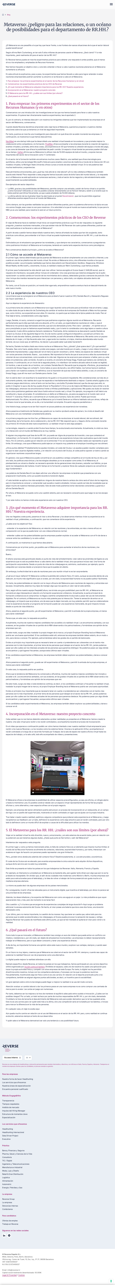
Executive (6, 1139)
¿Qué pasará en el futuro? (18, 96)
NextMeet (10, 141)
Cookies (21, 1275)
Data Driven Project (10, 1136)
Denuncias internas (10, 1206)
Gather (20, 152)
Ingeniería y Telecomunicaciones (15, 1164)
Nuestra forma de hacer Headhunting (17, 1079)
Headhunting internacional (13, 1132)
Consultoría (7, 1157)
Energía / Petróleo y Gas (12, 1187)
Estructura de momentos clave (14, 1114)
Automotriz (6, 1184)
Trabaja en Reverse (10, 1224)
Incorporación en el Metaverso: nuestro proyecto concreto (31, 90)
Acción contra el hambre (34, 967)
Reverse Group (8, 1199)
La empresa (7, 1202)
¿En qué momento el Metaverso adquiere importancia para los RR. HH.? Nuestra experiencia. (46, 87)
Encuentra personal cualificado (15, 1089)
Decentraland (68, 196)
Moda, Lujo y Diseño (10, 1171)
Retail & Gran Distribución (12, 1174)
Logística (6, 1177)
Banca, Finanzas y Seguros (13, 1150)
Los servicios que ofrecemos (14, 1082)
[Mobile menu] (110, 4)
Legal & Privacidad (9, 1275)
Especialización (8, 1117)
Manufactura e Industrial (12, 1167)
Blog (8, 15)
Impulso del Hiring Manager (13, 1111)
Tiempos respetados (10, 1104)
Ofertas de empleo (10, 1220)
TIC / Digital (7, 1160)
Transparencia (8, 1100)
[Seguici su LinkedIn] (4, 1236)
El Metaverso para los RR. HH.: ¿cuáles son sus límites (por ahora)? (35, 93)
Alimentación (7, 1181)
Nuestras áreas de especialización (16, 1086)
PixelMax (49, 144)
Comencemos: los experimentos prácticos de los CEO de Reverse (35, 84)
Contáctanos (7, 1209)
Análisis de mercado (10, 1107)
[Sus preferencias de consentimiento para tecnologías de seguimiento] (111, 1281)
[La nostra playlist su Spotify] (9, 1236)
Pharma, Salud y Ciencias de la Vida (17, 1154)
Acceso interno (11, 1057)
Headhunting (7, 1129)
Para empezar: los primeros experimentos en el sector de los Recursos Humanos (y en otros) (46, 81)
